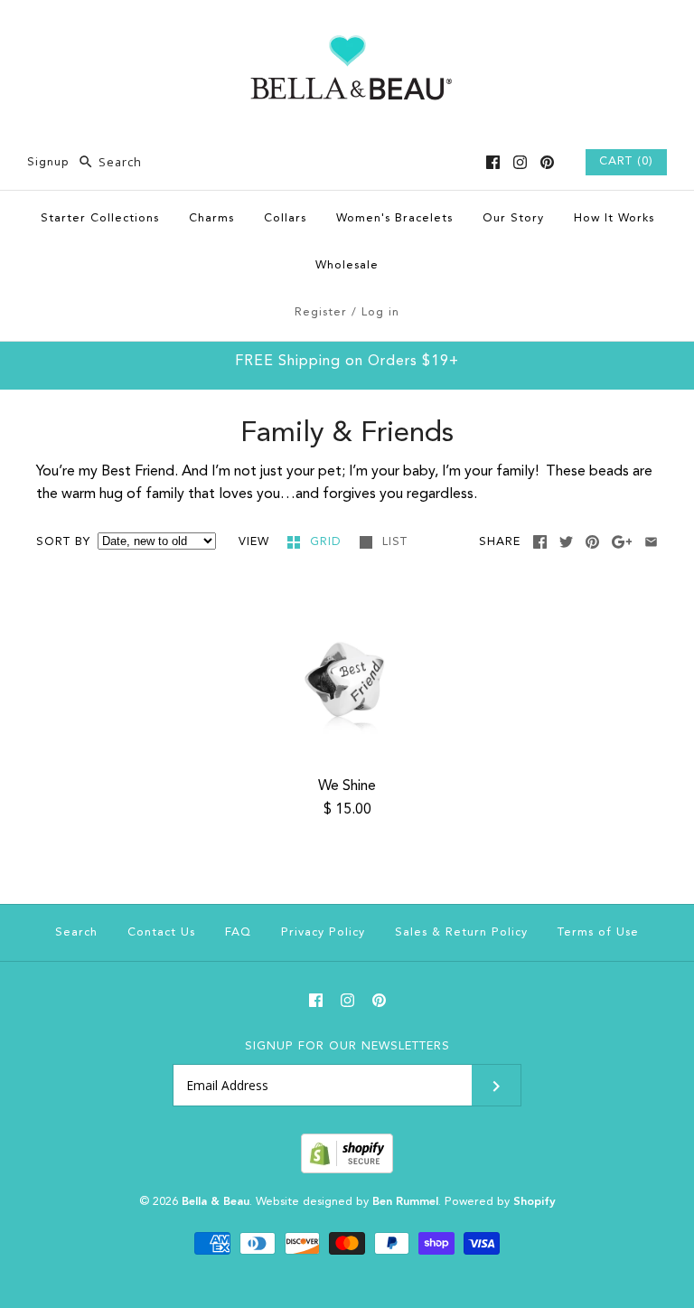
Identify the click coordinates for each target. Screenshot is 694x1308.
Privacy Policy (323, 932)
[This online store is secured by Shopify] (347, 1170)
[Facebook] (493, 162)
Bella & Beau (215, 1202)
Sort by (63, 542)
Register (321, 312)
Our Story (513, 218)
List (395, 542)
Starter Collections (100, 218)
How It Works (614, 218)
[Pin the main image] (592, 542)
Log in (380, 312)
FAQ (238, 932)
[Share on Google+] (622, 542)
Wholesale (347, 265)
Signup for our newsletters (347, 1046)
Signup (48, 162)
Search (76, 932)
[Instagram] (520, 162)
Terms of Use (598, 932)
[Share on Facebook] (540, 542)
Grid (328, 542)
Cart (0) (626, 161)
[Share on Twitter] (566, 542)
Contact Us (161, 932)
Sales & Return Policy (461, 932)
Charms (211, 218)
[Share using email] (651, 542)
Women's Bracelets (394, 218)
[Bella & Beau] (347, 29)
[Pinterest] (547, 162)
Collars (285, 218)
